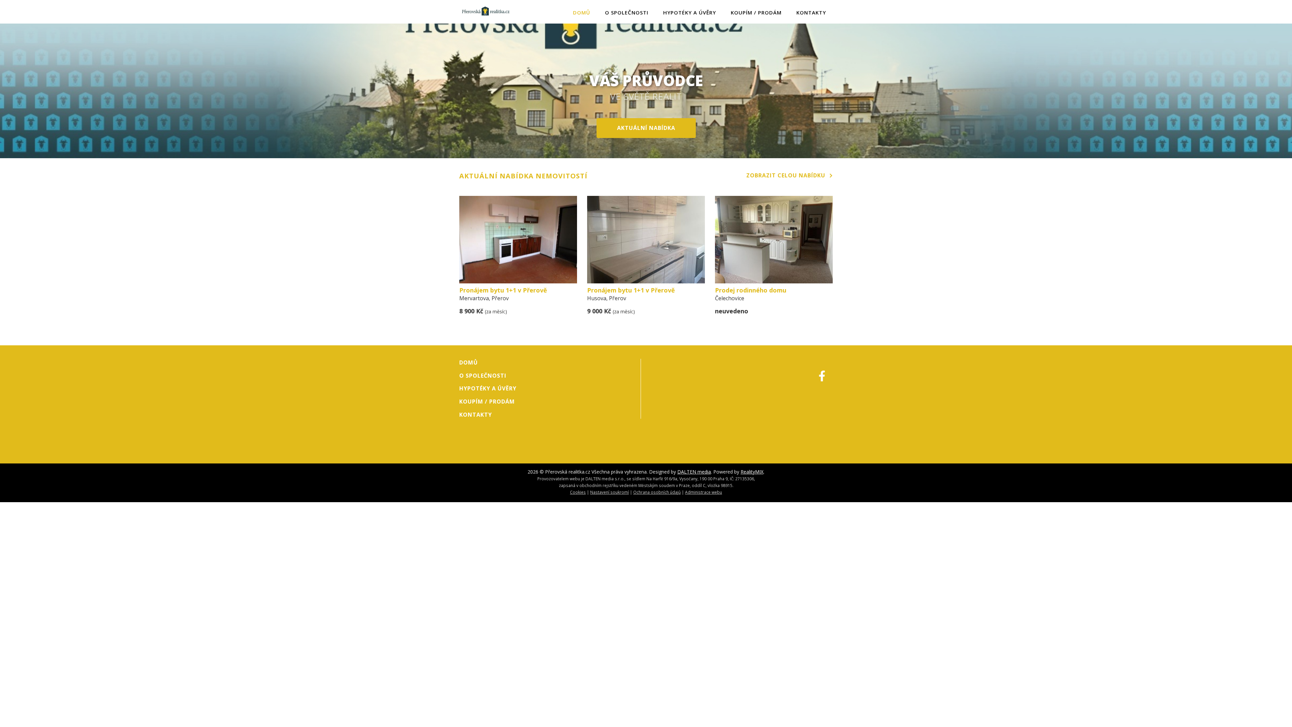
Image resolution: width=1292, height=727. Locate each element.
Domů (581, 12)
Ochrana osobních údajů (657, 492)
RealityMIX (752, 472)
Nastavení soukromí (609, 492)
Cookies (578, 492)
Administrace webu (703, 492)
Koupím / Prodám (756, 12)
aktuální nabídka (646, 128)
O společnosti (626, 12)
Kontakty (811, 12)
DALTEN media (694, 472)
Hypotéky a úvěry (689, 12)
